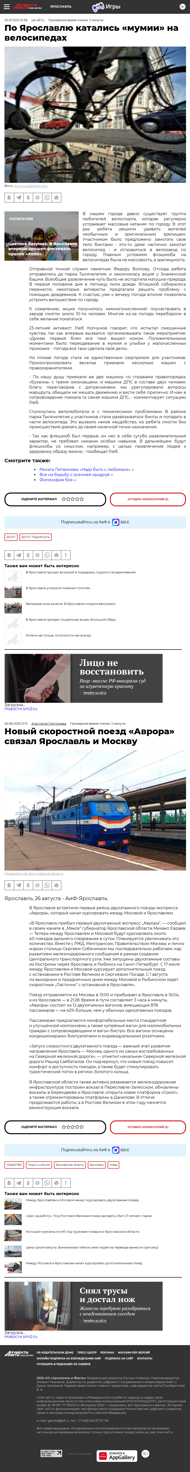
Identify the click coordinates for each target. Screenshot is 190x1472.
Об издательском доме (55, 1352)
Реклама (107, 1352)
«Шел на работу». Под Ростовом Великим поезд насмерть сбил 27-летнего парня (89, 1216)
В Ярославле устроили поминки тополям (58, 588)
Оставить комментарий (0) (148, 499)
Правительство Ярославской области (33, 873)
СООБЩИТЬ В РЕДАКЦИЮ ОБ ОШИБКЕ (64, 1364)
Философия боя (56, 480)
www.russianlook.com (31, 186)
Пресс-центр (86, 1352)
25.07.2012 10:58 (15, 20)
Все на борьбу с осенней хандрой (75, 474)
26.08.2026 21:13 (15, 723)
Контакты (144, 1358)
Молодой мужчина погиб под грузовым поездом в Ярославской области (82, 1231)
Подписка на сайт (119, 1358)
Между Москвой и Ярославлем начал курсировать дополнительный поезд (84, 1263)
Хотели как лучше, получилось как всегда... (59, 635)
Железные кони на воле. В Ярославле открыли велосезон (70, 604)
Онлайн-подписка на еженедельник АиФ (69, 1358)
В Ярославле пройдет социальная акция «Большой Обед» (71, 619)
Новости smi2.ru (20, 708)
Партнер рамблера (79, 1453)
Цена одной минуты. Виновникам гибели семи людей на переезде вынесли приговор (92, 1247)
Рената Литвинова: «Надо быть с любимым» (85, 469)
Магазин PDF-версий (134, 1352)
